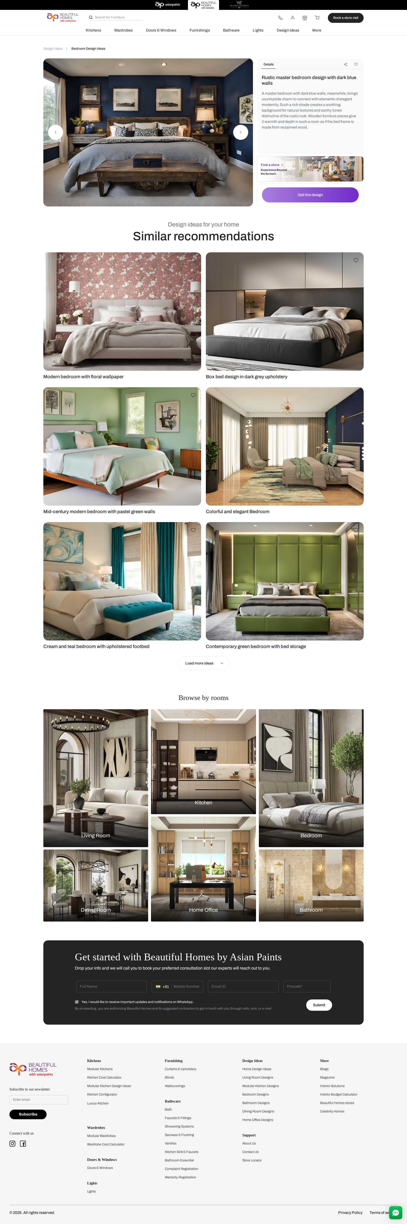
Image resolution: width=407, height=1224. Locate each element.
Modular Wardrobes (101, 1136)
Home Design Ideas (256, 1069)
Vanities (170, 1143)
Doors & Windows (161, 30)
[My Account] (292, 18)
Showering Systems (179, 1126)
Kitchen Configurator (102, 1094)
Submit (319, 1005)
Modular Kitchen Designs (260, 1086)
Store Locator (252, 1160)
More (316, 30)
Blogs (324, 1069)
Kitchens (93, 30)
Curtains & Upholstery (180, 1069)
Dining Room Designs (258, 1111)
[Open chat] (395, 1212)
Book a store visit (345, 18)
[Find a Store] (304, 18)
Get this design (310, 195)
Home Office (203, 910)
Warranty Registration (180, 1177)
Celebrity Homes (332, 1111)
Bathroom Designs (256, 1103)
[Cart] (317, 18)
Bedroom (311, 835)
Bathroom (311, 910)
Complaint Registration (181, 1169)
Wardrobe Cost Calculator (105, 1144)
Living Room (95, 835)
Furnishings (200, 30)
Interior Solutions (332, 1086)
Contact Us (250, 1152)
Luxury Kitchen (98, 1103)
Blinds (169, 1077)
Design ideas (288, 30)
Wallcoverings (175, 1086)
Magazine (327, 1077)
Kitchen (203, 802)
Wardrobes (123, 30)
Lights (258, 30)
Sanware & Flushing (179, 1135)
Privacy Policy (350, 1213)
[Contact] (280, 18)
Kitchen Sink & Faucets (181, 1152)
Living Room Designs (257, 1077)
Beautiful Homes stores (337, 1103)
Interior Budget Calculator (338, 1094)
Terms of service (384, 1213)
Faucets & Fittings (178, 1118)
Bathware (231, 30)
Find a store (270, 165)
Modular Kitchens (100, 1069)
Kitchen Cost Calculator (104, 1077)
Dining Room (96, 910)
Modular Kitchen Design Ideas (109, 1086)
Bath (168, 1109)
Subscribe (28, 1114)
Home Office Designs (257, 1120)
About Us (249, 1143)
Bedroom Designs (255, 1094)
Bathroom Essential (179, 1160)
